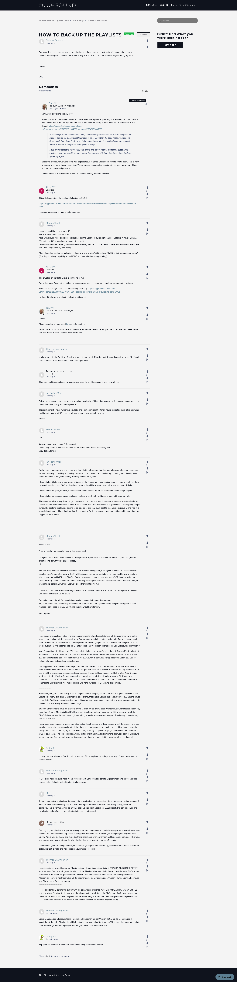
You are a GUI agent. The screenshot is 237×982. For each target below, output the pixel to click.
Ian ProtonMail (53, 393)
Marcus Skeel (53, 223)
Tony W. (53, 103)
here (68, 324)
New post (170, 45)
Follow (143, 35)
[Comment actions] (145, 104)
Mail (48, 793)
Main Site (152, 5)
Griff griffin (51, 748)
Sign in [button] (164, 5)
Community (78, 20)
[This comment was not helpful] (148, 194)
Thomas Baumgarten (57, 349)
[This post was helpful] (148, 40)
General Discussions (97, 20)
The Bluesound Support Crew (54, 20)
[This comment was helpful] (148, 187)
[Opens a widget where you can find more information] (224, 977)
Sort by (145, 91)
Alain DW (51, 187)
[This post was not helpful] (148, 47)
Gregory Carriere (54, 40)
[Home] (57, 5)
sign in (48, 956)
